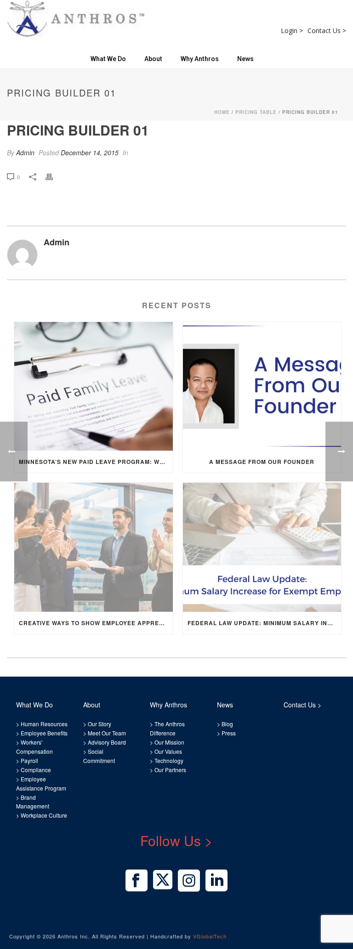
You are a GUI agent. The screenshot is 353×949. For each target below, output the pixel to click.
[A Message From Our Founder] (262, 386)
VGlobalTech (210, 936)
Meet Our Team (106, 733)
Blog (226, 724)
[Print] (54, 176)
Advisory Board (107, 742)
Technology (168, 760)
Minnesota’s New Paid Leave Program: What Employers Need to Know (96, 462)
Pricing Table (256, 112)
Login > (292, 30)
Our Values (168, 751)
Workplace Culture (44, 815)
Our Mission (169, 742)
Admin (25, 152)
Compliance (36, 770)
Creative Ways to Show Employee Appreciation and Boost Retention (96, 623)
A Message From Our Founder (261, 462)
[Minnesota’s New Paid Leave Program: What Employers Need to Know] (93, 386)
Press (229, 733)
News (245, 58)
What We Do (108, 58)
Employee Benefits (44, 733)
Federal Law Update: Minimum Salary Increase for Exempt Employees (265, 623)
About (153, 58)
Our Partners (169, 770)
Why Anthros (200, 58)
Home (222, 112)
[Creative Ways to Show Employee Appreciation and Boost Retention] (93, 547)
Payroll (29, 760)
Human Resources (44, 724)
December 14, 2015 (90, 152)
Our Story (99, 724)
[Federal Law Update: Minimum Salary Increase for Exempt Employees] (262, 547)
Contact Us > (326, 30)
